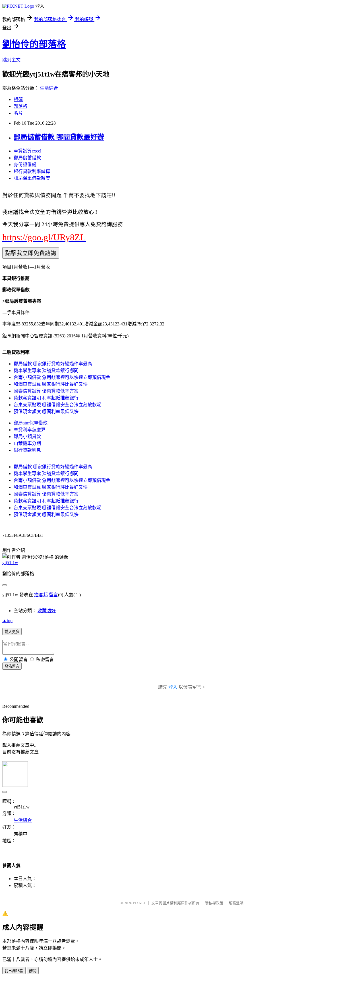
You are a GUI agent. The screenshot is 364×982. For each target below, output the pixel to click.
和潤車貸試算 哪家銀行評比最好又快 (51, 384)
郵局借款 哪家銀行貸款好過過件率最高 (53, 363)
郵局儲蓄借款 (27, 157)
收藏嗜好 (47, 610)
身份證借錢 (25, 164)
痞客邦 (41, 594)
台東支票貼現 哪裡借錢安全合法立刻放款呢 (57, 404)
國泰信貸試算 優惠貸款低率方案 (46, 391)
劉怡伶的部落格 (34, 44)
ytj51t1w (10, 562)
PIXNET (139, 903)
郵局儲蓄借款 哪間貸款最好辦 (59, 137)
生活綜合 (49, 88)
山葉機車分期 (27, 443)
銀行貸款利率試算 (32, 171)
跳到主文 (11, 59)
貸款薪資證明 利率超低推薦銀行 (46, 397)
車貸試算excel (27, 150)
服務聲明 (236, 903)
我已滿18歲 (14, 971)
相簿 (18, 99)
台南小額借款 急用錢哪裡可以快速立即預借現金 (62, 377)
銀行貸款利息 (27, 450)
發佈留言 (12, 666)
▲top (7, 620)
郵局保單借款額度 (32, 178)
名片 (18, 113)
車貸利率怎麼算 (30, 429)
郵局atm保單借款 (30, 422)
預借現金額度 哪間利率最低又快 (46, 411)
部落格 (20, 106)
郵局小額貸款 (27, 436)
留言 (53, 594)
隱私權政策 (214, 903)
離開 (32, 971)
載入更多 (12, 632)
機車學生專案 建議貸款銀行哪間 (46, 370)
